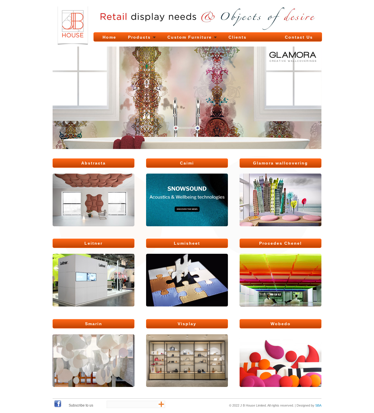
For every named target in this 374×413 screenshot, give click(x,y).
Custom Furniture (189, 37)
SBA (318, 405)
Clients (237, 37)
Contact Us (299, 37)
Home (109, 37)
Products (139, 37)
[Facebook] (57, 406)
